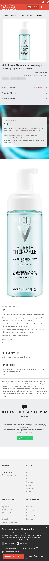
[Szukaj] (41, 7)
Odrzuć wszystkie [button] (36, 556)
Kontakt (6, 465)
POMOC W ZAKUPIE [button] (9, 98)
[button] (24, 552)
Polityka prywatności (8, 510)
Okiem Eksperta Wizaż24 (9, 522)
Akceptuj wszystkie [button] (13, 556)
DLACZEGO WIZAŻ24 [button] (9, 93)
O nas (28, 473)
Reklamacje (30, 479)
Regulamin (5, 507)
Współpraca (30, 488)
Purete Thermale (18, 79)
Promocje (29, 485)
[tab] (26, 15)
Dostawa (29, 476)
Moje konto (29, 507)
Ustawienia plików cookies (10, 513)
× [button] (46, 528)
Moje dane (29, 519)
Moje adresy (30, 510)
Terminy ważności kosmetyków (12, 516)
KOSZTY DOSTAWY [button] (22, 88)
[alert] (24, 543)
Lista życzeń (30, 513)
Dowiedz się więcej (36, 540)
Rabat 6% (5, 519)
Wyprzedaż (29, 482)
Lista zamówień (31, 516)
